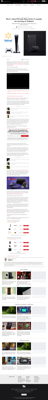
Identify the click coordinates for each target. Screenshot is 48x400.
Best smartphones (28, 380)
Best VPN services (20, 381)
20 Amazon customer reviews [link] (13, 239)
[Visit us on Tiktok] (35, 1)
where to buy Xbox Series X (23, 170)
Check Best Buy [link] (26, 232)
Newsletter (28, 59)
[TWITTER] (9, 260)
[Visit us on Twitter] (29, 1)
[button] (18, 225)
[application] (18, 81)
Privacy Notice (9, 138)
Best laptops (27, 377)
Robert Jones (10, 258)
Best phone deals (36, 377)
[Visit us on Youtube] (31, 1)
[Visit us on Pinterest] (30, 1)
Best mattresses (28, 381)
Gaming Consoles (26, 17)
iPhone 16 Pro (20, 377)
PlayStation (16, 104)
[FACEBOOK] (8, 260)
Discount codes (36, 381)
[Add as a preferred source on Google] (24, 394)
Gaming (22, 17)
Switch (8, 212)
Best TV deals (36, 380)
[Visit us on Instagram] (33, 1)
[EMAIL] (12, 260)
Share (8, 59)
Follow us (24, 59)
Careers (32, 390)
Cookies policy (22, 390)
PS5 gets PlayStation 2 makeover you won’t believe (15, 96)
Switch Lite (12, 212)
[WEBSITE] (11, 260)
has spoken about (12, 192)
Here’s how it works (33, 28)
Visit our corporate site (32, 397)
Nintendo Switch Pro (21, 192)
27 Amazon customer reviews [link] (13, 222)
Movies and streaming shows (22, 380)
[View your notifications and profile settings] (41, 1)
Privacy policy (17, 390)
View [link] (26, 225)
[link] (10, 225)
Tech (19, 17)
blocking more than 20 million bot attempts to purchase (18, 64)
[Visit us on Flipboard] (34, 1)
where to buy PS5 (15, 170)
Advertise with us (27, 390)
